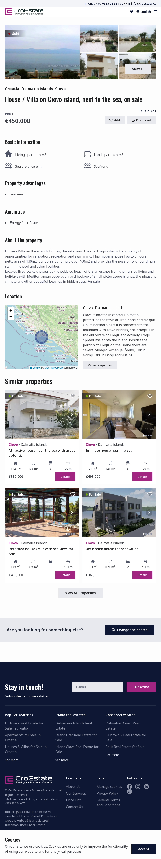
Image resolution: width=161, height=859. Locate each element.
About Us (73, 786)
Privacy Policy (107, 793)
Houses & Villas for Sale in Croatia (26, 749)
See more (11, 760)
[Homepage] (24, 11)
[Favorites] (131, 12)
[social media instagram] (138, 786)
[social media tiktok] (129, 791)
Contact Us (74, 806)
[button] (42, 52)
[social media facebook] (129, 786)
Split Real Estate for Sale (125, 746)
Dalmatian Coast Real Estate (123, 726)
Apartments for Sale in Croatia (23, 737)
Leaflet (36, 367)
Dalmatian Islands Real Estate (73, 726)
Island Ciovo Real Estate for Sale (77, 749)
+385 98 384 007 (15, 803)
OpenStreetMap (54, 367)
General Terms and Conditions (108, 802)
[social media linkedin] (146, 786)
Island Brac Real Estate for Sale (76, 737)
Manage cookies (109, 786)
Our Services (76, 793)
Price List (73, 800)
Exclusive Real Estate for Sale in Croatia (24, 726)
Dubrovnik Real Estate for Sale (126, 737)
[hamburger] (155, 12)
